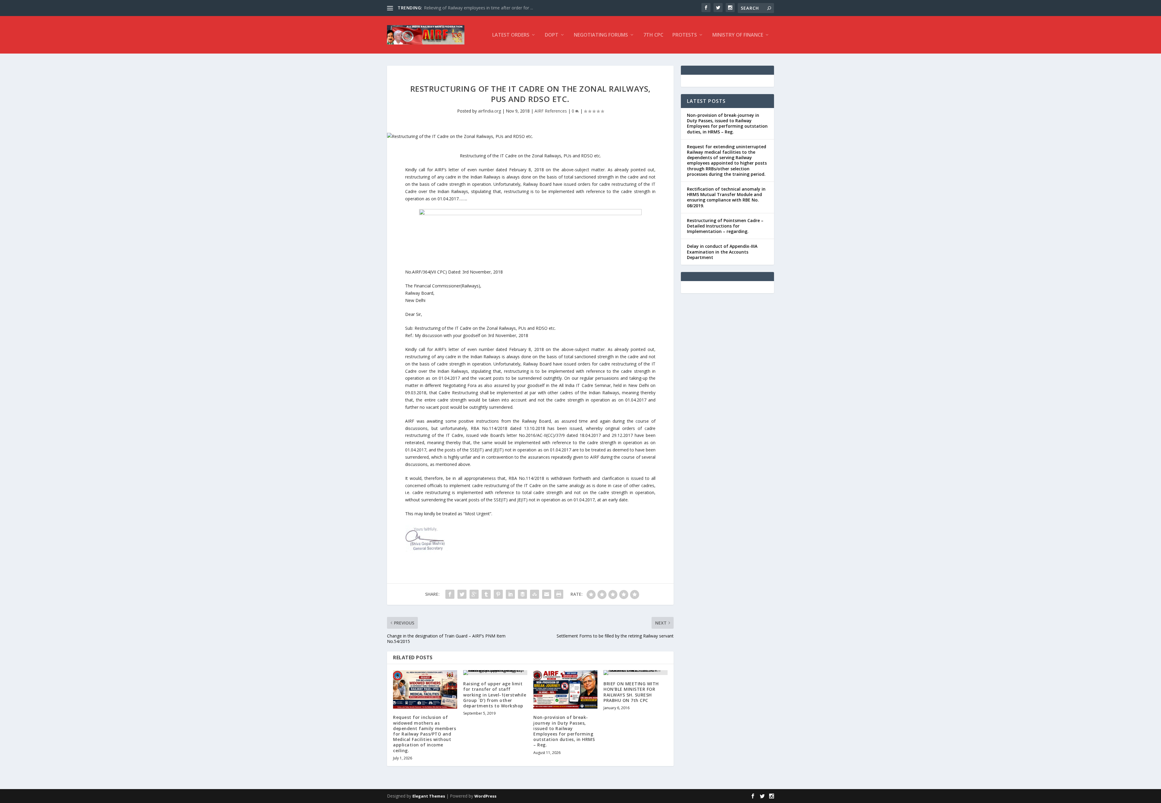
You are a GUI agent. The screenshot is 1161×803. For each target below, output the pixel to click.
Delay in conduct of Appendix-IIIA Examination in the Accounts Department (722, 251)
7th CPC (653, 35)
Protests (684, 35)
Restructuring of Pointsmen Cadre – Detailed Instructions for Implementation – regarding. (725, 226)
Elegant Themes (428, 796)
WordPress (485, 796)
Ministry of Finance (737, 35)
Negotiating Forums (601, 35)
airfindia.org (489, 111)
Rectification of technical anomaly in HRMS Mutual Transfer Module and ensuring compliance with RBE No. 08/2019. (726, 197)
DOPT (551, 35)
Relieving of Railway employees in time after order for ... (478, 8)
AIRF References (551, 111)
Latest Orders (510, 35)
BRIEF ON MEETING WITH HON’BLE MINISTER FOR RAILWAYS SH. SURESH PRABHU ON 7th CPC (631, 692)
